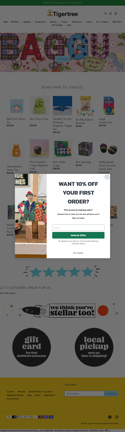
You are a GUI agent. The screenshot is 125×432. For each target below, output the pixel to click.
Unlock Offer (78, 235)
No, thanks (78, 252)
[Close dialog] (107, 177)
